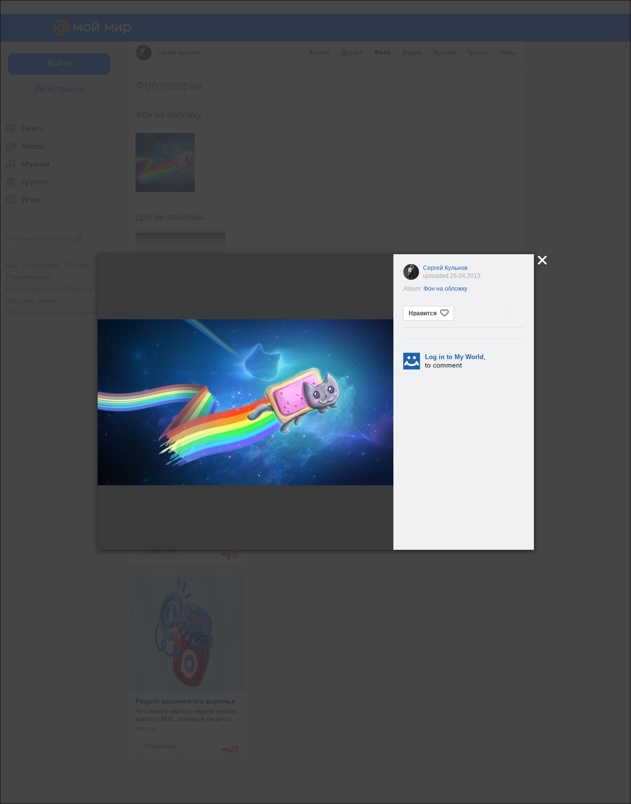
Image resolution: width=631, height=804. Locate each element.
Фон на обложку (445, 288)
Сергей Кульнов (445, 268)
